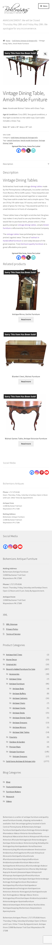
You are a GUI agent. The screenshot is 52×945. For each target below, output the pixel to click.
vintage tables (13, 234)
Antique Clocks (19, 708)
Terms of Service (13, 634)
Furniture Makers (13, 791)
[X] (28, 150)
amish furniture (13, 140)
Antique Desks (19, 713)
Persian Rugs (15, 746)
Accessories (14, 674)
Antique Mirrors (19, 727)
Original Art (11, 664)
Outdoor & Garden (17, 742)
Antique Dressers (20, 722)
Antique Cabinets (20, 698)
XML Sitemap (11, 624)
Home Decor (11, 659)
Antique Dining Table (22, 717)
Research (10, 796)
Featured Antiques (14, 786)
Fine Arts (13, 737)
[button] (45, 54)
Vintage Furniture (16, 751)
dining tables (36, 186)
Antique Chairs (19, 703)
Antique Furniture (16, 683)
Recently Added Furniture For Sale (20, 669)
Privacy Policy (12, 629)
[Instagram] (23, 150)
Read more (26, 319)
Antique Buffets (19, 693)
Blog (8, 782)
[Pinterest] (42, 472)
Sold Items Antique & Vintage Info (24, 41)
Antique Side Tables (21, 732)
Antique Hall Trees (14, 654)
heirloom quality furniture (32, 244)
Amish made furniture (29, 140)
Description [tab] (8, 164)
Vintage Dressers (20, 756)
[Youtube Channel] (46, 472)
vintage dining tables (27, 225)
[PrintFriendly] (33, 150)
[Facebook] (18, 150)
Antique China (15, 679)
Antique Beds (18, 688)
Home (8, 41)
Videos (9, 801)
